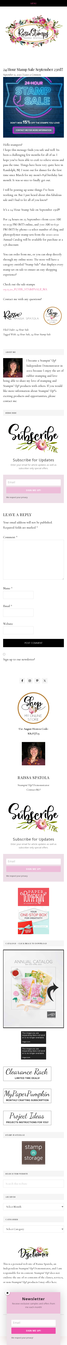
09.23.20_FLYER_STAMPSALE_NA (25, 289)
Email (7, 606)
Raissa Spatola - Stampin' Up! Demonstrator (33, 31)
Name (7, 588)
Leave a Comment (32, 74)
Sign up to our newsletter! (19, 659)
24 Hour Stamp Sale (41, 334)
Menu (34, 3)
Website (8, 624)
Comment (10, 537)
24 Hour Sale (22, 329)
